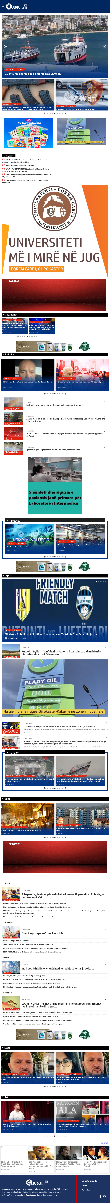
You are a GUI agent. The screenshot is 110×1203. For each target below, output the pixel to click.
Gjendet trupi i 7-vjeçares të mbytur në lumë (13, 453)
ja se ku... (7, 972)
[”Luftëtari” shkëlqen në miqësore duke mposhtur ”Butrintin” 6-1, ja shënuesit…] (11, 728)
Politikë (7, 378)
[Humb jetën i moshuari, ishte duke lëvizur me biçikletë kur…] (28, 94)
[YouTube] (104, 1196)
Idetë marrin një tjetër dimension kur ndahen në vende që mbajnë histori (30, 917)
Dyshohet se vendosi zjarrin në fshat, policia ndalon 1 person (54, 405)
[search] (106, 6)
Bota (15, 1074)
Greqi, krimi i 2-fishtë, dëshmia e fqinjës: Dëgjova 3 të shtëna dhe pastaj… (81, 1079)
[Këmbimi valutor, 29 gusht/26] (82, 94)
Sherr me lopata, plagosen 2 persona (20, 165)
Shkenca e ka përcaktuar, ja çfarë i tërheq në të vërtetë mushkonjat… (28, 944)
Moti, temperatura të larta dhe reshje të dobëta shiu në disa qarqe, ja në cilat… (32, 983)
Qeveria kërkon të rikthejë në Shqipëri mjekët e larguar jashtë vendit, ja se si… (32, 1016)
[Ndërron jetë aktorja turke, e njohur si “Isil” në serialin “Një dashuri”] (27, 1117)
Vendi (79, 541)
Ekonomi (60, 106)
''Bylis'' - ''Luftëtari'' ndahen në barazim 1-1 (11, 657)
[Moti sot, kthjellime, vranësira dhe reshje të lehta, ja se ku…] (11, 967)
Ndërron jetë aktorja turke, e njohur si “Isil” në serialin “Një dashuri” (27, 1126)
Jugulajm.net (13, 638)
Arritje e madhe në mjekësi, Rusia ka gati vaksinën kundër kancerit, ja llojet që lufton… (35, 948)
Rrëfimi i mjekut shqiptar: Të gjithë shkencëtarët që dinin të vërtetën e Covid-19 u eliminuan (37, 1020)
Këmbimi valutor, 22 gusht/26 (17, 547)
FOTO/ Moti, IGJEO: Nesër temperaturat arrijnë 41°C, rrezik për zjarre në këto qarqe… (35, 979)
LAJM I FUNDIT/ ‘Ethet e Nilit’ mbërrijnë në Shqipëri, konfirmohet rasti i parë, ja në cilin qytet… (61, 1005)
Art (6, 1123)
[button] (90, 17)
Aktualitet (10, 66)
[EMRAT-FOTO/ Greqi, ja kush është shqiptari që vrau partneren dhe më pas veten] (27, 1068)
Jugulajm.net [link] (7, 1189)
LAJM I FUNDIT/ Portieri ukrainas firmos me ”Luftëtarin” (75, 830)
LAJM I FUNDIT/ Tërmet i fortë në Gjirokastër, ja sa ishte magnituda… (41, 328)
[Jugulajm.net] (16, 6)
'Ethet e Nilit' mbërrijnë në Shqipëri (11, 1009)
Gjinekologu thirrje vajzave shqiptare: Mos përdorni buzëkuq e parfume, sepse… (33, 1024)
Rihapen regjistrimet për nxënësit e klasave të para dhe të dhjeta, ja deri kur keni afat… (62, 896)
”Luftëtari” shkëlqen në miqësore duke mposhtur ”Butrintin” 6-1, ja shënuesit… (60, 726)
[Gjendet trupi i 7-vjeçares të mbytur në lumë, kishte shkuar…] (13, 448)
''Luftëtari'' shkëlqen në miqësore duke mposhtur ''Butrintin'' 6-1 (11, 732)
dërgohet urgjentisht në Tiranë (13, 438)
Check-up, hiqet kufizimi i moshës (42, 933)
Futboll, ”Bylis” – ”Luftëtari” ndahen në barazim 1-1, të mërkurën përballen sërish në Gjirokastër (61, 653)
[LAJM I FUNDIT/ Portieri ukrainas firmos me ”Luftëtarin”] (82, 819)
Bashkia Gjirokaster (10, 748)
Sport (8, 627)
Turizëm (27, 776)
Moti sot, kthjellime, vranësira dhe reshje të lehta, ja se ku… (57, 968)
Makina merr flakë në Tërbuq (12, 423)
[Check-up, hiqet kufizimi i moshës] (11, 932)
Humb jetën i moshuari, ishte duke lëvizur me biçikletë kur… (22, 109)
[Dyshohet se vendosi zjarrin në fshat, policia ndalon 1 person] (13, 403)
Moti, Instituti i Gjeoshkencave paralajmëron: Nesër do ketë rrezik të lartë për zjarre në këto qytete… (40, 987)
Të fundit (20, 66)
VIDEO (83, 776)
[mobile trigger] (4, 6)
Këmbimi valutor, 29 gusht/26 (66, 109)
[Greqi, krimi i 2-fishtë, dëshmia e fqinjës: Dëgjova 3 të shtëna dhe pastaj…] (82, 1068)
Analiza (9, 776)
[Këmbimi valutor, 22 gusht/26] (29, 539)
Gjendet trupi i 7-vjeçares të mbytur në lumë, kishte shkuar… (54, 450)
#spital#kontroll (10, 937)
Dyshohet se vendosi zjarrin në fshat (12, 409)
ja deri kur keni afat (11, 900)
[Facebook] (100, 1196)
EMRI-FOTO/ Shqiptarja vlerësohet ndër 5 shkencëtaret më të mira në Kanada (32, 952)
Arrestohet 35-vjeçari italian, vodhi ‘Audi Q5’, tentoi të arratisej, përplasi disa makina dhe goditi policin (15, 327)
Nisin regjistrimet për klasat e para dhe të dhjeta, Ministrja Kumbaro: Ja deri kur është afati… (38, 907)
